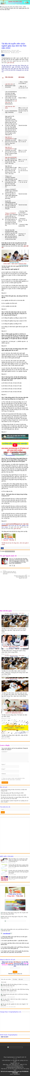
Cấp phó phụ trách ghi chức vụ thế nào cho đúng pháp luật (14, 995)
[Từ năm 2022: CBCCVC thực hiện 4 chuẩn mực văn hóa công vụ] (1, 999)
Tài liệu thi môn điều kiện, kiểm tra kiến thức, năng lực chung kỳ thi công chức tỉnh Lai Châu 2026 (15, 672)
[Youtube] (16, 1059)
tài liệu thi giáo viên (10, 551)
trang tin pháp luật (17, 973)
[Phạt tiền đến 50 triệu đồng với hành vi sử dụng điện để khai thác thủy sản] (1, 984)
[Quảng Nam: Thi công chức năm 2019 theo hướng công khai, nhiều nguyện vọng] (1, 989)
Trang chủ (4, 6)
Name (3, 764)
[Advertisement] (15, 26)
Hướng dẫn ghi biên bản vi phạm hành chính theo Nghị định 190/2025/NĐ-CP (18, 865)
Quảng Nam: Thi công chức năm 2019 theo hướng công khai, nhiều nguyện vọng (15, 990)
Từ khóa (15, 979)
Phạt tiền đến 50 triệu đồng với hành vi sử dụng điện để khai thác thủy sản (14, 985)
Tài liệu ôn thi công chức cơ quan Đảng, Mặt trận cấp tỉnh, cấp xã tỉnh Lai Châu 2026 (14, 630)
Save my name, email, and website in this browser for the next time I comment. (13, 779)
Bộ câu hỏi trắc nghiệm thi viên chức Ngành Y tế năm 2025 (14, 1004)
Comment (4, 751)
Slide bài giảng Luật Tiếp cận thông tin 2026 (12, 793)
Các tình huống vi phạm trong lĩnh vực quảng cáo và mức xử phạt (14, 801)
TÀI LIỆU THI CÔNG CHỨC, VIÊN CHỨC (12, 51)
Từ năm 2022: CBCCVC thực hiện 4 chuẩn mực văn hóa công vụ (14, 1000)
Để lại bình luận (6, 52)
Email (3, 769)
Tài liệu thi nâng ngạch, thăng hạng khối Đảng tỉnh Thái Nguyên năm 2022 (20, 576)
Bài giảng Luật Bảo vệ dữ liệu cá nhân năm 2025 (13, 795)
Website (4, 773)
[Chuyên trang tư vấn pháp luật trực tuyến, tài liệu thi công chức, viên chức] (15, 2)
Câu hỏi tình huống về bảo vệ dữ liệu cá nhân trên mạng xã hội (14, 790)
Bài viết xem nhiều (6, 979)
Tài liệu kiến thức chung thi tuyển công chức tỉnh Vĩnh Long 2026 (13, 651)
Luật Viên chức (9, 84)
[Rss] (13, 1059)
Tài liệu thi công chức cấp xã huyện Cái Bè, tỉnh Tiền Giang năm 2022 (9, 572)
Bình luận (3, 982)
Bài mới (21, 979)
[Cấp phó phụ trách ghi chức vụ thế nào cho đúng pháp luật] (1, 994)
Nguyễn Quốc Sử (6, 50)
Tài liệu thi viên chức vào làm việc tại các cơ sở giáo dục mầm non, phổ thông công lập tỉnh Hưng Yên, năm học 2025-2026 (15, 694)
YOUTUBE (15, 1073)
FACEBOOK (25, 1071)
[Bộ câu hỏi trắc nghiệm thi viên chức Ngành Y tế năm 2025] (1, 1004)
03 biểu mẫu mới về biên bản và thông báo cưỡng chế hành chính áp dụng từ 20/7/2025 (18, 872)
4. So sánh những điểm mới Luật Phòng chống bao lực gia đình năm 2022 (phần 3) (15, 947)
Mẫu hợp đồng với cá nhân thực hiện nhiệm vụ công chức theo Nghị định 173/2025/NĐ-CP (18, 860)
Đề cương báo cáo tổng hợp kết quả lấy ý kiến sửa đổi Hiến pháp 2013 (18, 877)
